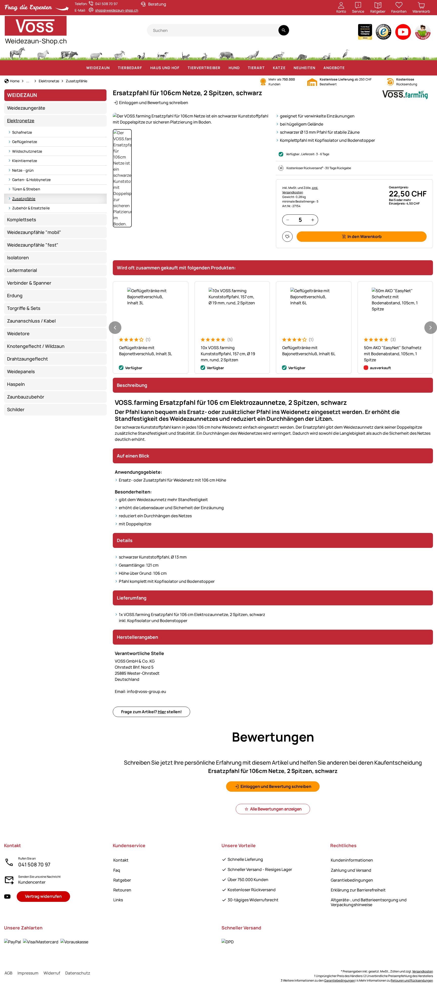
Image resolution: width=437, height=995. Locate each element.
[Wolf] (252, 53)
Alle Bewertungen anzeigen (276, 809)
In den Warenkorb (364, 236)
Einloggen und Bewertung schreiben (153, 102)
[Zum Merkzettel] (287, 236)
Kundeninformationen (352, 860)
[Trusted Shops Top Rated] (365, 33)
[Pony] (43, 53)
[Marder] (325, 53)
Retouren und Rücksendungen (412, 980)
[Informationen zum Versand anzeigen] (228, 942)
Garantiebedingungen (352, 880)
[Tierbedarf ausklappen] (145, 68)
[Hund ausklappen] (243, 68)
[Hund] (163, 53)
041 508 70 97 (34, 864)
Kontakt (120, 860)
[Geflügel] (141, 53)
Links (118, 900)
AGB (8, 973)
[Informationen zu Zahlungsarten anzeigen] (46, 942)
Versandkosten (422, 971)
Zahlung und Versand (351, 870)
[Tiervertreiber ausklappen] (224, 68)
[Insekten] (424, 53)
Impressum (27, 973)
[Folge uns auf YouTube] (7, 896)
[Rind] (69, 53)
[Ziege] (119, 53)
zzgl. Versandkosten (300, 190)
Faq (116, 870)
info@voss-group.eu (140, 691)
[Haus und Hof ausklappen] (183, 68)
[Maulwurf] (366, 53)
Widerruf (51, 973)
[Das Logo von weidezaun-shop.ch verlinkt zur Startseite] (75, 30)
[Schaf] (96, 53)
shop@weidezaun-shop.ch (116, 10)
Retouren (122, 890)
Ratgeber (122, 880)
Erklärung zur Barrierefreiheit (358, 890)
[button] (191, 119)
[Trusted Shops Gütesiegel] (383, 33)
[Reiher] (346, 53)
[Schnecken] (405, 53)
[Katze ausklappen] (289, 68)
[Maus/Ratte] (387, 53)
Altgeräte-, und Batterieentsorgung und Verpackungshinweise (369, 902)
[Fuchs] (278, 53)
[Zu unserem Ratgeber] (423, 33)
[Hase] (204, 53)
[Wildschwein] (227, 53)
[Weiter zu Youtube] (403, 33)
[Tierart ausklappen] (268, 68)
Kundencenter (32, 882)
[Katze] (185, 53)
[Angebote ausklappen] (348, 68)
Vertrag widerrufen (43, 896)
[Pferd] (17, 53)
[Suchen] (283, 30)
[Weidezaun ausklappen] (113, 68)
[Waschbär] (301, 53)
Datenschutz (77, 973)
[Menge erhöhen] (313, 220)
